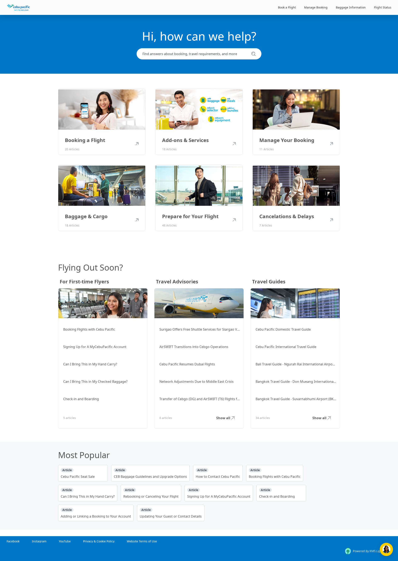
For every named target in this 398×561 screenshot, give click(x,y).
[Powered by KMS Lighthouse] (368, 552)
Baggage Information (351, 7)
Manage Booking (316, 7)
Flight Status (382, 7)
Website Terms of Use (142, 541)
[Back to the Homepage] (18, 7)
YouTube (65, 541)
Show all (223, 418)
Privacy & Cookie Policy (98, 541)
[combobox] (195, 53)
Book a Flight (287, 7)
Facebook (13, 541)
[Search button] (253, 54)
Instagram (39, 541)
